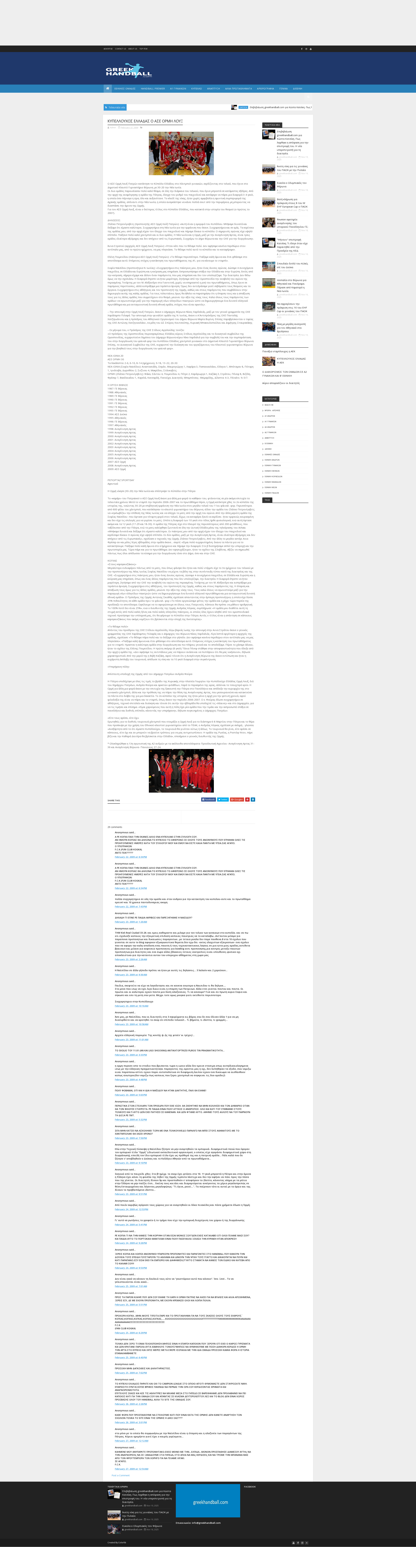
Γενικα (283, 88)
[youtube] (310, 49)
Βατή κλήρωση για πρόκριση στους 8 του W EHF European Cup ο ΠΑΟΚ (292, 203)
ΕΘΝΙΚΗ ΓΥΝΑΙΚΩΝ (273, 465)
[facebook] (302, 49)
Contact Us (120, 49)
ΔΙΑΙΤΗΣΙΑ (198, 107)
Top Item (143, 49)
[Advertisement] (97, 23)
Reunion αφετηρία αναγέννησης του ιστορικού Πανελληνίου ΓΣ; (292, 223)
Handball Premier (153, 88)
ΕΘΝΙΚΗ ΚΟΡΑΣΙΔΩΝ (273, 476)
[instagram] (306, 49)
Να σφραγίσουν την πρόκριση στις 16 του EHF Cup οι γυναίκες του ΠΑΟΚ (292, 307)
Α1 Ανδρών (270, 416)
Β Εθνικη (269, 443)
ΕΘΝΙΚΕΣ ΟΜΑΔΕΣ (125, 88)
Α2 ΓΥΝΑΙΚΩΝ (270, 432)
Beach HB (269, 405)
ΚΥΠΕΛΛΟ (196, 88)
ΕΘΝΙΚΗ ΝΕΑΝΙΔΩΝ (273, 482)
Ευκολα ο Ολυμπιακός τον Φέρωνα (142, 1525)
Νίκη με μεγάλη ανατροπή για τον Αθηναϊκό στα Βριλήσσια (291, 327)
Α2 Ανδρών (270, 427)
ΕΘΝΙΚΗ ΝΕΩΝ (271, 487)
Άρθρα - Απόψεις (272, 410)
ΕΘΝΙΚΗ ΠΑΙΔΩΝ (272, 493)
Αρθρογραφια (265, 88)
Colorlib (122, 1542)
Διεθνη (297, 88)
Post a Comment (121, 1475)
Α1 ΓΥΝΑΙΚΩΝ (178, 88)
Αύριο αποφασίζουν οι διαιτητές (281, 383)
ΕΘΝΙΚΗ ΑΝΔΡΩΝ (272, 460)
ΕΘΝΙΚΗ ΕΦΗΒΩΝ (272, 471)
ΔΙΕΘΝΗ (268, 449)
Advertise (108, 49)
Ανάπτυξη (269, 438)
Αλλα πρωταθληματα (238, 88)
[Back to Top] (306, 1543)
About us (132, 49)
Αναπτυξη (213, 88)
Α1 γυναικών (270, 421)
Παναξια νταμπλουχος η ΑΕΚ (278, 351)
